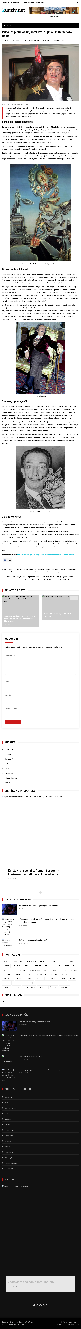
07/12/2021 (48, 616)
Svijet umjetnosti (58, 572)
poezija (54, 974)
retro (72, 979)
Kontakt (5, 3)
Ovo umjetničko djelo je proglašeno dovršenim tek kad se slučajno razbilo (45, 555)
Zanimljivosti (9, 1169)
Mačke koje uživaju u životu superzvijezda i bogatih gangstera (22, 578)
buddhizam (18, 961)
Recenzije (8, 1158)
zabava (6, 987)
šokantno (17, 572)
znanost (42, 987)
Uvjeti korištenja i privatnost (34, 3)
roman (6, 983)
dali (9, 569)
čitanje (53, 987)
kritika (63, 970)
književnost (35, 970)
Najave (7, 783)
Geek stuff (9, 759)
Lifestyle (8, 754)
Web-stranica (11, 709)
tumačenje (32, 983)
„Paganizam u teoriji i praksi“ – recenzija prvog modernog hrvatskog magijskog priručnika (48, 1035)
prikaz (19, 979)
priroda (29, 979)
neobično (29, 974)
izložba (48, 966)
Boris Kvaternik (19, 104)
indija (27, 966)
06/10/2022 (8, 624)
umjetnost (26, 572)
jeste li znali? (10, 970)
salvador (64, 569)
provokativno (55, 569)
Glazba (7, 768)
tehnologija (18, 983)
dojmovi (43, 961)
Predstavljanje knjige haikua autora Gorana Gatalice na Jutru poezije (41, 1070)
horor (6, 966)
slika (4, 572)
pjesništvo (41, 974)
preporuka (8, 979)
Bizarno (7, 1103)
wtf (69, 983)
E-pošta (9, 695)
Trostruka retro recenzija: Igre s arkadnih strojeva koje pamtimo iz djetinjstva (58, 578)
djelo (13, 569)
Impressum (15, 3)
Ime (7, 682)
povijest (64, 974)
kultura (74, 970)
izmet (18, 569)
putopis (39, 979)
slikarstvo (10, 572)
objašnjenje (45, 569)
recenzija (51, 979)
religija (62, 979)
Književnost (9, 773)
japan (58, 966)
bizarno (7, 961)
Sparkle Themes (17, 1325)
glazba (62, 961)
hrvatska (17, 966)
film (53, 961)
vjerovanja (58, 983)
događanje (31, 961)
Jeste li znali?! (10, 749)
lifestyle (8, 974)
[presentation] (72, 598)
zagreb (16, 987)
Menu (9, 25)
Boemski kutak (35, 572)
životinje (64, 987)
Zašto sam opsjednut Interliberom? (33, 940)
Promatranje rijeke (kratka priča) (57, 613)
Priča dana (46, 572)
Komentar (10, 656)
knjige (23, 970)
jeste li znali (70, 966)
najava (18, 974)
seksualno (72, 569)
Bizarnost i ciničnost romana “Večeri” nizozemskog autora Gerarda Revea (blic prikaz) (20, 618)
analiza (4, 569)
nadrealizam (36, 569)
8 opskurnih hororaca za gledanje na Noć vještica (38, 906)
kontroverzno (25, 569)
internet (37, 966)
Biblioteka (8, 1097)
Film (6, 764)
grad (71, 961)
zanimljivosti (29, 987)
